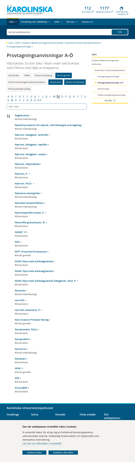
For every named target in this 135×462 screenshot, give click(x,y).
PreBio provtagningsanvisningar (112, 95)
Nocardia (20, 290)
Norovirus (20, 348)
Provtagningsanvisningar (19, 46)
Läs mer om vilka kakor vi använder (42, 443)
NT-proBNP (21, 387)
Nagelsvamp (22, 115)
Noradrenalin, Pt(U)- (26, 329)
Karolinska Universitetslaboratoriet (82, 42)
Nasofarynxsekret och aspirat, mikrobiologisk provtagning (48, 125)
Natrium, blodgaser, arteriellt (31, 134)
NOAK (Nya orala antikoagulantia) (34, 261)
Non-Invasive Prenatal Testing (32, 319)
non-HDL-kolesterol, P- (27, 310)
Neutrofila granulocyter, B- (30, 222)
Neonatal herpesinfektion (29, 203)
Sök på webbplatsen (19, 32)
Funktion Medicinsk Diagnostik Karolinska (42, 42)
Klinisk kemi (55, 82)
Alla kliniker (13, 75)
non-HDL (20, 300)
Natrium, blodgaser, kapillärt (31, 144)
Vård (17, 42)
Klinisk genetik (63, 75)
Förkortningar (104, 89)
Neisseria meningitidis (27, 193)
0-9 (39, 100)
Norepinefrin (22, 339)
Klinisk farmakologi (43, 75)
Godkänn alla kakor (63, 452)
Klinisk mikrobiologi (75, 82)
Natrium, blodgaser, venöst (30, 154)
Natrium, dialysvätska (27, 164)
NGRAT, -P (20, 232)
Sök (120, 31)
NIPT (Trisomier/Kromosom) (31, 251)
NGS (17, 241)
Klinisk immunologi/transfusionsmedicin (26, 82)
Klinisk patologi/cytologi (19, 88)
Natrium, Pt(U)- (24, 183)
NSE (17, 378)
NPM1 (18, 368)
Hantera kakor (34, 452)
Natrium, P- (21, 173)
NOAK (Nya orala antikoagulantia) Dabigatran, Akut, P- (45, 280)
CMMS (27, 75)
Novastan (20, 358)
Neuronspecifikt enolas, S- (29, 212)
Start (11, 42)
